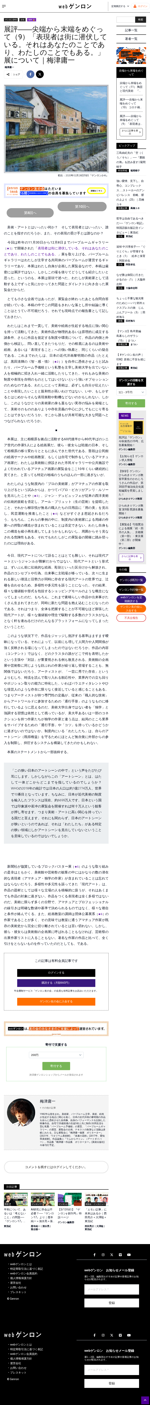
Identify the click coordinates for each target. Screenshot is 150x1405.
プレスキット (18, 1292)
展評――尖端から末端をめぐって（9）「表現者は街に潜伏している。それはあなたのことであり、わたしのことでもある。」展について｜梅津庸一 (131, 120)
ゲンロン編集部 (66, 1222)
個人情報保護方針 (21, 1278)
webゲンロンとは (21, 1264)
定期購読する (118, 6)
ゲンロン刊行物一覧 (131, 589)
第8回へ (30, 213)
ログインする (56, 972)
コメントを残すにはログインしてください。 (56, 1167)
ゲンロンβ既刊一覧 (131, 580)
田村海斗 (130, 321)
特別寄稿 (122, 170)
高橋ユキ (135, 208)
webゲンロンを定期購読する (131, 599)
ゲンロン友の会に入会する (56, 1001)
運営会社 (15, 1282)
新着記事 (122, 208)
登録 (112, 1303)
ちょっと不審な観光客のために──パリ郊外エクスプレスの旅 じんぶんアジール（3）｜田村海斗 (130, 308)
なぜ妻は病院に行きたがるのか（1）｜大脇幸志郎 (130, 279)
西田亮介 (89, 1226)
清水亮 (45, 1226)
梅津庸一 (9, 67)
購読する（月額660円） (56, 982)
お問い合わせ (18, 1287)
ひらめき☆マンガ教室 (130, 498)
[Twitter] (111, 1255)
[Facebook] (94, 1255)
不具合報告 (131, 617)
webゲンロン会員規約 (23, 1273)
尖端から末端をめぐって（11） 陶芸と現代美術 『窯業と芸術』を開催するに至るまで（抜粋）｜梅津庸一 (131, 87)
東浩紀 (7, 1226)
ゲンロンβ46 (11, 20)
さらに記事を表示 (130, 132)
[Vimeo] (120, 1255)
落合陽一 (35, 1229)
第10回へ (82, 206)
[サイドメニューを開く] (4, 6)
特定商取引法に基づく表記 (26, 1268)
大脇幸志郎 (132, 288)
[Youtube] (129, 1255)
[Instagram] (103, 1255)
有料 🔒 (31, 20)
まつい (134, 344)
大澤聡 (99, 1226)
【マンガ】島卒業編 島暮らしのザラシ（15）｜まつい (130, 336)
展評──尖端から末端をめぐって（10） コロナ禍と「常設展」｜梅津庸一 (131, 103)
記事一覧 (131, 30)
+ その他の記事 (48, 1107)
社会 (120, 288)
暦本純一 (35, 1226)
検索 (140, 19)
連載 (120, 321)
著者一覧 (131, 39)
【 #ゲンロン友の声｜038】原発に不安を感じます (131, 359)
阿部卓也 (130, 264)
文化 (22, 20)
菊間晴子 (135, 170)
